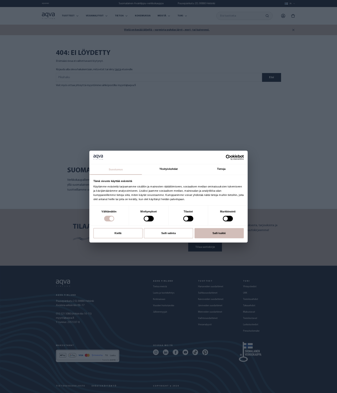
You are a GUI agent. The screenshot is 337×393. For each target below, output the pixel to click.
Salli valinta (168, 233)
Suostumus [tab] (116, 169)
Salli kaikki (219, 233)
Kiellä (118, 233)
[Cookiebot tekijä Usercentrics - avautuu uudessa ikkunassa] (228, 157)
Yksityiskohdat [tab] (168, 168)
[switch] (149, 218)
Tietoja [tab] (221, 168)
